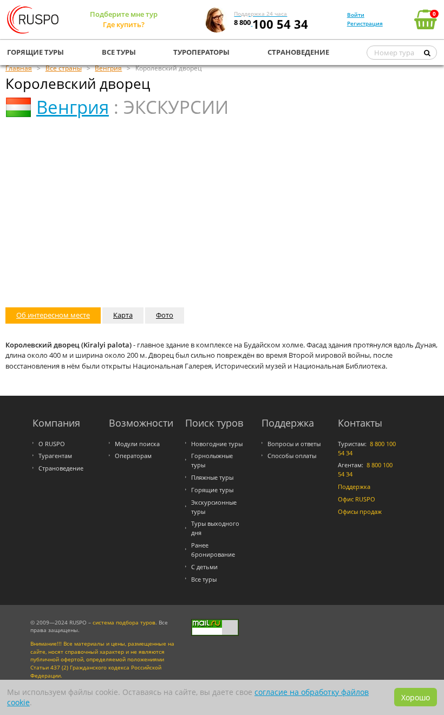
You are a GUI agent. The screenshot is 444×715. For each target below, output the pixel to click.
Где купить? (124, 24)
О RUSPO (51, 444)
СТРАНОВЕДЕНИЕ (298, 52)
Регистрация (365, 23)
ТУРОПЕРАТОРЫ (201, 52)
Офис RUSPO (356, 499)
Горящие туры (212, 490)
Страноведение (60, 468)
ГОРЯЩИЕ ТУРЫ (35, 52)
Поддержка (354, 486)
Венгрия (72, 107)
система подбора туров (124, 622)
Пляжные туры (212, 477)
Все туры (204, 579)
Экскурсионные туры (214, 507)
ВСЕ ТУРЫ (119, 52)
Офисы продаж (360, 511)
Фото (164, 315)
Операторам (133, 456)
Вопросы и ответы (294, 444)
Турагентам (55, 456)
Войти (355, 14)
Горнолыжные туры (212, 460)
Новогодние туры (217, 444)
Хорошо (415, 697)
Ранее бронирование (213, 549)
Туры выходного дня (215, 528)
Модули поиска (137, 444)
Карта (123, 315)
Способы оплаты (291, 456)
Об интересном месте (53, 315)
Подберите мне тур (124, 14)
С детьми (204, 567)
